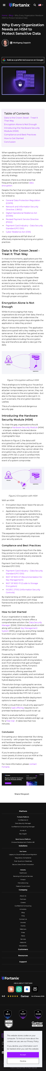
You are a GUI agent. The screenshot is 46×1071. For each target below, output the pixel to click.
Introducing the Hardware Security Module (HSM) (22, 129)
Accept (23, 1055)
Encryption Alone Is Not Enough (20, 124)
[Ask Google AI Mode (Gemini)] (27, 989)
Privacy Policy (33, 1041)
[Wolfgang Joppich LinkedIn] (11, 43)
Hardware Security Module (25, 427)
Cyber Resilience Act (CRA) (18, 232)
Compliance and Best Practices (20, 134)
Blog (11, 15)
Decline (23, 1061)
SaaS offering (17, 708)
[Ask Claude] (11, 989)
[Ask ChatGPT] (19, 989)
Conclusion (10, 142)
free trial (10, 721)
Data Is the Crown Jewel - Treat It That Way (21, 119)
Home (4, 15)
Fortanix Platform (23, 817)
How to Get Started (14, 138)
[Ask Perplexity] (35, 989)
